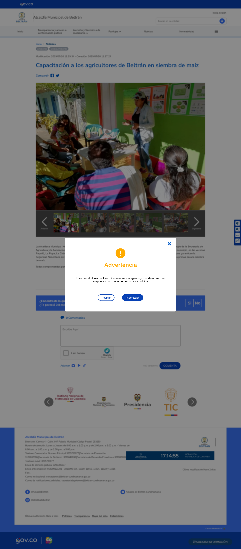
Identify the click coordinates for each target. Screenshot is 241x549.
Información (132, 297)
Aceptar (106, 297)
